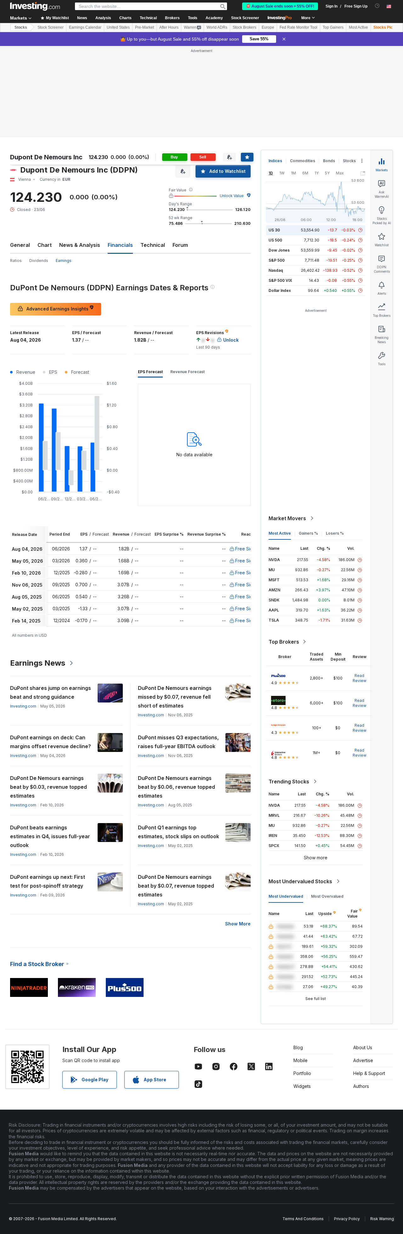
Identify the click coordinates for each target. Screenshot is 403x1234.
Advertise (363, 1060)
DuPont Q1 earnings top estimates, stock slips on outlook (178, 831)
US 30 (274, 230)
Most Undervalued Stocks (300, 881)
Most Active (358, 27)
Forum (180, 245)
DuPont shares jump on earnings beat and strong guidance (50, 692)
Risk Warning (382, 1218)
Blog (298, 1047)
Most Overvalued (327, 896)
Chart (44, 245)
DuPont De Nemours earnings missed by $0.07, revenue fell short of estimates (175, 697)
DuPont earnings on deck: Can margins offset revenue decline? (50, 741)
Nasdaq (276, 270)
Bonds (329, 160)
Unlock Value (232, 195)
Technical (152, 245)
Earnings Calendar (85, 27)
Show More (238, 923)
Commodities (302, 160)
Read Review (359, 678)
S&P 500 (277, 260)
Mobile (300, 1060)
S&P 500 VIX (280, 280)
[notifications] (377, 6)
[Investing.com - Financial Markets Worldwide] (35, 6)
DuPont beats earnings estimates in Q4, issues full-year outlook (50, 836)
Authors (361, 1086)
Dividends (38, 260)
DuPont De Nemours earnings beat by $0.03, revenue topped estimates (48, 787)
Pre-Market (144, 27)
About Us (362, 1047)
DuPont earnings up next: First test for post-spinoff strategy (47, 881)
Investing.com (23, 706)
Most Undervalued (286, 896)
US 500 (275, 240)
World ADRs (217, 27)
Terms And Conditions (303, 1218)
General (20, 245)
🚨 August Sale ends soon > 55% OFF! (280, 6)
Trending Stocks (289, 781)
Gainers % (308, 533)
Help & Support (369, 1073)
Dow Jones (279, 250)
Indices (275, 160)
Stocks (20, 27)
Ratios (16, 260)
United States (118, 27)
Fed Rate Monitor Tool (298, 27)
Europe (268, 27)
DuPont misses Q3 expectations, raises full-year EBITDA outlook (178, 741)
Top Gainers (333, 27)
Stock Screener (245, 18)
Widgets (302, 1086)
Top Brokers (284, 642)
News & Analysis (79, 245)
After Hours (169, 27)
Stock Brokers (244, 27)
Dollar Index (280, 290)
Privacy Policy (347, 1218)
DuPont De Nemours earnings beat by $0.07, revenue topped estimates (176, 886)
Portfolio (302, 1073)
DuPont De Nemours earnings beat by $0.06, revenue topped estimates (176, 787)
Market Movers (287, 518)
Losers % (335, 533)
